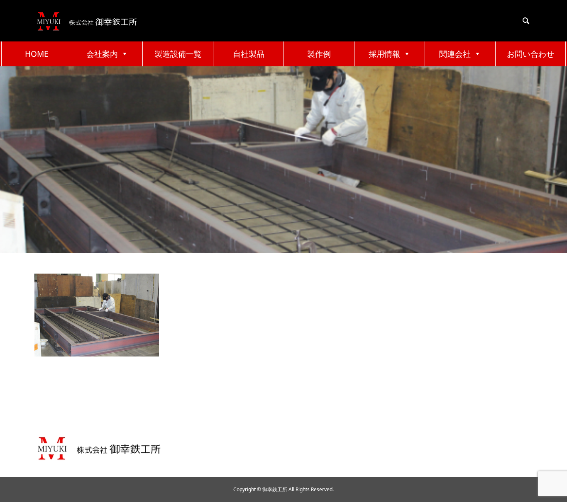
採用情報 (384, 54)
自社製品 (248, 54)
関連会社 (455, 54)
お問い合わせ (530, 54)
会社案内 (102, 54)
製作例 (319, 54)
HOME (37, 54)
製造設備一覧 (178, 54)
